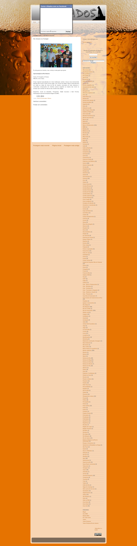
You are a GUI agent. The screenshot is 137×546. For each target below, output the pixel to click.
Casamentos (86, 157)
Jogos (84, 327)
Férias (84, 256)
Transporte (85, 477)
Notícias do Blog (87, 360)
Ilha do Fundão (86, 308)
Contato (40, 22)
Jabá (84, 322)
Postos (84, 403)
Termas (85, 473)
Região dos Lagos (87, 426)
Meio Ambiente (86, 342)
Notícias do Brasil (87, 362)
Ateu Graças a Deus (88, 110)
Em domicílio (86, 235)
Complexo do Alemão (88, 203)
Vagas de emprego (87, 487)
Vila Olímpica (86, 496)
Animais (85, 98)
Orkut (84, 371)
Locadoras (85, 335)
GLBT (84, 278)
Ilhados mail (86, 312)
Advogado (85, 90)
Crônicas (85, 218)
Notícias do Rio (86, 365)
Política (84, 400)
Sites (84, 458)
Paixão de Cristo (87, 375)
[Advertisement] (68, 29)
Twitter (84, 483)
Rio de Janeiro (86, 438)
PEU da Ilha (86, 390)
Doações (85, 228)
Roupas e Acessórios (88, 443)
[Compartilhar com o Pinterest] (43, 96)
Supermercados (87, 462)
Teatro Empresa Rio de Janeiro (90, 523)
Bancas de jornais (87, 117)
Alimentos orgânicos (88, 92)
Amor (84, 94)
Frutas (84, 271)
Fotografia (85, 269)
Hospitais (85, 301)
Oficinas (85, 367)
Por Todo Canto (87, 517)
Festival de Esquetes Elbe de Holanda (92, 262)
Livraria (84, 331)
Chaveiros (85, 172)
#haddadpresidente (88, 71)
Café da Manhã (87, 148)
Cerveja (85, 167)
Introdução (85, 320)
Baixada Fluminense (88, 115)
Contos (84, 208)
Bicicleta (85, 132)
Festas (84, 258)
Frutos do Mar (86, 273)
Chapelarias (86, 169)
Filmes (84, 265)
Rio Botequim (86, 436)
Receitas (85, 424)
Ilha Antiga (85, 304)
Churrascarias (86, 176)
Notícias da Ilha (87, 358)
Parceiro (85, 377)
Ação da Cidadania (87, 81)
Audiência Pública (87, 111)
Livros (84, 333)
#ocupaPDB (86, 73)
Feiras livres (86, 250)
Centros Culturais (87, 165)
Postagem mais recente (41, 145)
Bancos (84, 119)
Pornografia (86, 401)
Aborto (84, 77)
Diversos (85, 226)
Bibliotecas (85, 130)
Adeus (84, 89)
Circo (84, 180)
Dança (84, 222)
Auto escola (86, 113)
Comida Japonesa (87, 195)
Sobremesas (86, 460)
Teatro (84, 469)
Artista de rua (86, 108)
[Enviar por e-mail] (37, 96)
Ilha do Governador (42, 98)
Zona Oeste (86, 504)
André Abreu (86, 96)
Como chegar (86, 199)
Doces (84, 229)
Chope (84, 174)
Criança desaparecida (88, 216)
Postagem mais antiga (71, 145)
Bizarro (84, 134)
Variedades (85, 490)
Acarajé (85, 83)
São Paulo (85, 447)
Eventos (85, 243)
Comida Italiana (87, 193)
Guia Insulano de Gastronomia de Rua (92, 297)
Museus (85, 352)
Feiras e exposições (88, 248)
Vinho (84, 498)
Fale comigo (86, 245)
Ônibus (84, 369)
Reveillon (85, 430)
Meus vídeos (86, 346)
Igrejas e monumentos (88, 303)
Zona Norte (85, 502)
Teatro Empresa (87, 521)
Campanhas (86, 151)
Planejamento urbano (88, 396)
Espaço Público (86, 239)
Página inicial (56, 145)
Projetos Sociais (87, 413)
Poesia (84, 398)
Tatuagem (85, 467)
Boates (84, 138)
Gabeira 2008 (86, 275)
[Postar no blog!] (39, 96)
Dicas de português (88, 224)
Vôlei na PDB (86, 500)
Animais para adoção (88, 100)
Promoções (85, 415)
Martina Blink (86, 515)
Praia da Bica (86, 405)
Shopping (85, 456)
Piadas (84, 392)
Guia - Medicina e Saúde (89, 292)
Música (49, 98)
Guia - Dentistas (87, 288)
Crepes (84, 214)
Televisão (85, 471)
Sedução (85, 452)
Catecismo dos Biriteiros (89, 161)
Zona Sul (85, 506)
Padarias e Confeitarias (89, 373)
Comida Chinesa (87, 189)
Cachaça (85, 144)
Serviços (85, 454)
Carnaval (85, 153)
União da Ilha (86, 485)
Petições (85, 388)
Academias (85, 79)
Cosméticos (86, 212)
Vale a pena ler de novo (89, 488)
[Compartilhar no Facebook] (42, 96)
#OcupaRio (85, 75)
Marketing (85, 339)
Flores (84, 267)
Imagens (85, 314)
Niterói (84, 356)
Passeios (85, 381)
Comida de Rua (87, 191)
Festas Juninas (86, 260)
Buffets (84, 142)
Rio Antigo (85, 434)
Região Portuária (87, 428)
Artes (84, 106)
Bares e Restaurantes (88, 125)
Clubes (84, 182)
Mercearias (85, 344)
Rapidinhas (85, 422)
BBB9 (84, 127)
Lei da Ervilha (86, 329)
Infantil (84, 318)
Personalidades (87, 386)
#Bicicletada (86, 70)
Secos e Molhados (87, 450)
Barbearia (85, 123)
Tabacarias (85, 466)
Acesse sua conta (87, 42)
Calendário (85, 149)
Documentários (86, 231)
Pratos (84, 409)
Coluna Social (86, 184)
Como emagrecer (87, 201)
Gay (84, 276)
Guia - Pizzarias (87, 294)
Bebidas (85, 129)
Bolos (84, 140)
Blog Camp (85, 136)
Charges (85, 170)
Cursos (84, 220)
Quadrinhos (86, 421)
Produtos (85, 411)
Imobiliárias (85, 316)
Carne (84, 155)
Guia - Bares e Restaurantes (90, 284)
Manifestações (86, 337)
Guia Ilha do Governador (89, 296)
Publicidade (86, 419)
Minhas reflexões (87, 350)
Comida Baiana (86, 188)
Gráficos (85, 282)
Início (34, 22)
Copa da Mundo (87, 210)
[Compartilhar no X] (40, 96)
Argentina (85, 104)
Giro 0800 (85, 513)
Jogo (84, 325)
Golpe (84, 280)
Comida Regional (87, 197)
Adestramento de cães (88, 87)
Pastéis (84, 382)
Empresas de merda (88, 237)
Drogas (84, 233)
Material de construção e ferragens (91, 341)
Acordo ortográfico (87, 85)
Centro (84, 163)
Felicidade (85, 254)
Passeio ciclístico (87, 379)
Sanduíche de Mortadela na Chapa (91, 445)
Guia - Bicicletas (87, 286)
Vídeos (84, 494)
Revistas (85, 432)
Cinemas (85, 178)
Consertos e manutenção (89, 205)
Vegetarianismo (87, 492)
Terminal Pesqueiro (88, 475)
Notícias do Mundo (87, 363)
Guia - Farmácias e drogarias (90, 290)
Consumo (85, 207)
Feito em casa (86, 252)
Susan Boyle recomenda (89, 464)
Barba (84, 121)
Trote (84, 481)
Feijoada (85, 247)
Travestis (85, 479)
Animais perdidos (87, 102)
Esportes (85, 241)
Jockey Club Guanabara (89, 323)
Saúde (84, 448)
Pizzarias (85, 394)
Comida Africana (87, 186)
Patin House (86, 384)
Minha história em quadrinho (90, 348)
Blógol (84, 512)
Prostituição (86, 417)
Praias (84, 407)
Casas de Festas (87, 159)
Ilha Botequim (86, 306)
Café (84, 146)
